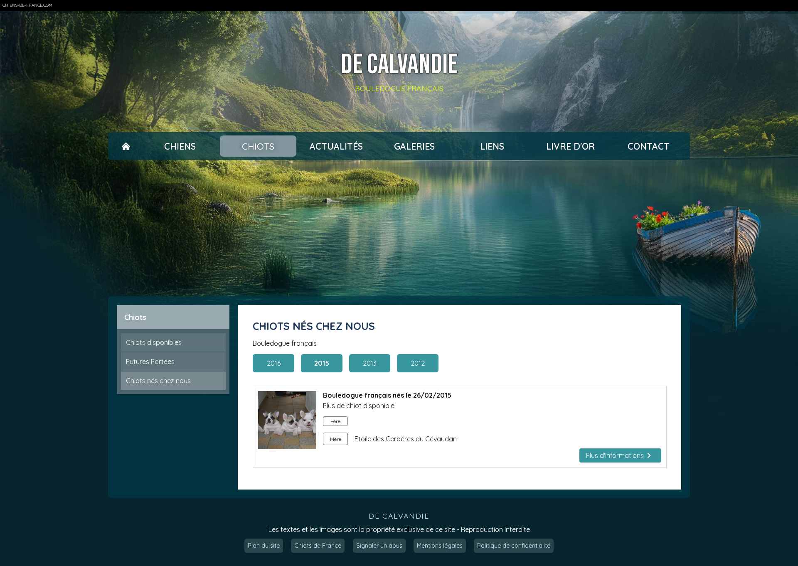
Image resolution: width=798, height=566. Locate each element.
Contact (649, 146)
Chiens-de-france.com (27, 5)
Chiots (258, 146)
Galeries (414, 146)
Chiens (180, 146)
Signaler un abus (379, 545)
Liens (492, 146)
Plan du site (264, 545)
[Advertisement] (399, 228)
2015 (321, 363)
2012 (418, 363)
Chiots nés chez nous (158, 381)
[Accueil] (125, 146)
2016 (274, 363)
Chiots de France (317, 545)
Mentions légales (440, 545)
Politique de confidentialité (513, 545)
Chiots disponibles (154, 342)
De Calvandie (399, 65)
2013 (370, 363)
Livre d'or (570, 146)
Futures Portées (150, 361)
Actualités (336, 146)
